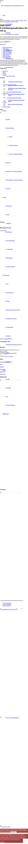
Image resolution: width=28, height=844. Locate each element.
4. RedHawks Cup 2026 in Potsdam (15, 81)
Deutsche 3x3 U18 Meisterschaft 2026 (15, 85)
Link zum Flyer (3, 41)
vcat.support (16, 34)
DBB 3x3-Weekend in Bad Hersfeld (15, 104)
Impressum (2, 371)
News (1, 19)
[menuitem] (17, 344)
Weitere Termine (6, 106)
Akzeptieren (13, 832)
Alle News (5, 71)
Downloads (2, 369)
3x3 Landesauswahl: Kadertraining (14, 91)
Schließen (2, 842)
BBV (4, 72)
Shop (1, 364)
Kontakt (2, 366)
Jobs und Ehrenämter (5, 362)
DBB (9, 34)
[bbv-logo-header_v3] (12, 5)
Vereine (4, 73)
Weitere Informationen (5, 832)
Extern (4, 75)
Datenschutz (3, 374)
